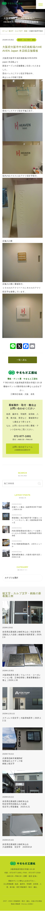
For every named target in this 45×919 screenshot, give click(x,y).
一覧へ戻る (22, 360)
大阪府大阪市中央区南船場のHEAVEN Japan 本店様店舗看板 (22, 48)
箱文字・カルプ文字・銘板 (26, 39)
